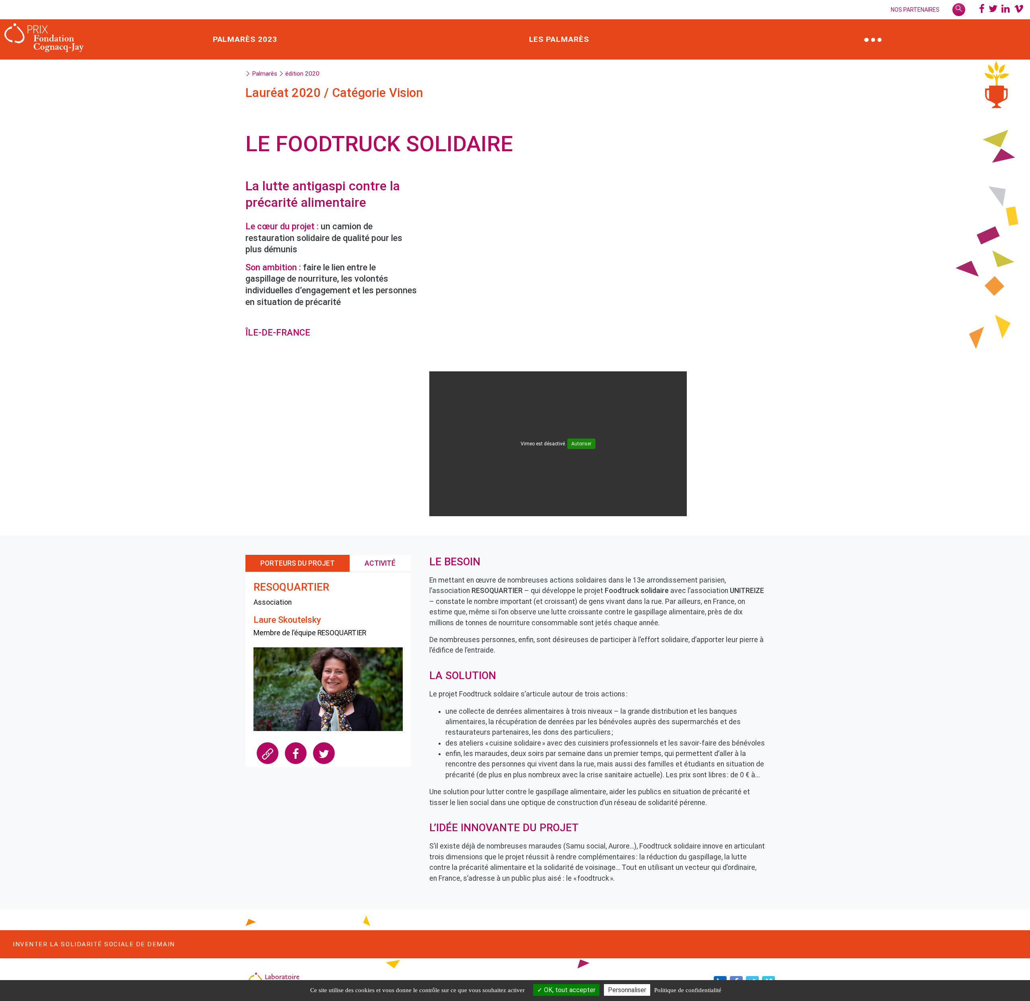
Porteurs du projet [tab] (297, 563)
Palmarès (264, 73)
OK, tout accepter (568, 990)
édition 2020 (302, 73)
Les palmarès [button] (559, 39)
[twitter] (324, 753)
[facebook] (296, 753)
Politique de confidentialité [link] (687, 990)
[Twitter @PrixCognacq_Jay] (993, 9)
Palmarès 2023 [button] (245, 39)
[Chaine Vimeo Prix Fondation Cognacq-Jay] (1019, 9)
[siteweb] (267, 753)
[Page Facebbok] (982, 9)
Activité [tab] (380, 563)
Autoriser (581, 444)
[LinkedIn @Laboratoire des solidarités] (1005, 9)
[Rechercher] (958, 9)
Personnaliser (627, 990)
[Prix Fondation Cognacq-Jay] (44, 39)
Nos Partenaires (915, 9)
